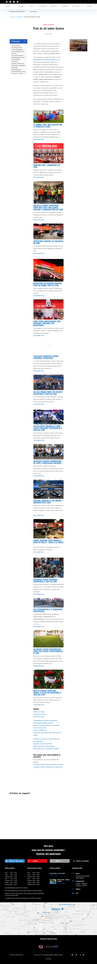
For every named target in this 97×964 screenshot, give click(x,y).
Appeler (58, 861)
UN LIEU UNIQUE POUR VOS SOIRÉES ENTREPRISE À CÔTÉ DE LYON (48, 392)
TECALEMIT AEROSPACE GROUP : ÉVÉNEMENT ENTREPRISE (46, 357)
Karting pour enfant (24, 828)
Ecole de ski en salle (39, 714)
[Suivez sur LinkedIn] (10, 2)
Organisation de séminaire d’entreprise (45, 720)
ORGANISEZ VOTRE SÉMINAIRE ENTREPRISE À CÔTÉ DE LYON (45, 580)
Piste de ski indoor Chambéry (20, 801)
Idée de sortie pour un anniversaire (43, 746)
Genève (45, 24)
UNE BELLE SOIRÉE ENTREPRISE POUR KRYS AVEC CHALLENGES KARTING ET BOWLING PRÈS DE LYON (48, 207)
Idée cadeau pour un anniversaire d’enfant (46, 748)
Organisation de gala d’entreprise (43, 723)
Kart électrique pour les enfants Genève (24, 825)
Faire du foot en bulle (39, 728)
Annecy (48, 764)
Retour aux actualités (17, 11)
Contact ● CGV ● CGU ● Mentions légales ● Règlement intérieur (48, 954)
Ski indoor (51, 24)
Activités (20, 6)
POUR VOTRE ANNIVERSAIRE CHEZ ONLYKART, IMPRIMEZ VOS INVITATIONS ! (47, 323)
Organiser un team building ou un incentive (46, 725)
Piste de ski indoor (39, 712)
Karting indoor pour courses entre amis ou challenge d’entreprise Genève (35, 813)
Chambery (17, 804)
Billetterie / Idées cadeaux (16, 861)
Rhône (38, 764)
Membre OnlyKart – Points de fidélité (57, 873)
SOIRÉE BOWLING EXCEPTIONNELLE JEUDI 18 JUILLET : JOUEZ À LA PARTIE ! (48, 542)
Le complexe (64, 6)
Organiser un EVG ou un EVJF (42, 744)
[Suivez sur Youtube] (7, 2)
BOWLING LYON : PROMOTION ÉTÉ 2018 (46, 166)
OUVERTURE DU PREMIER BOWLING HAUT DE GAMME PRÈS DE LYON (47, 284)
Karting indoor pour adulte (26, 816)
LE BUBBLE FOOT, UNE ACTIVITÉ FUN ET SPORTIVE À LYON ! (47, 125)
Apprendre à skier (38, 716)
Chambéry (54, 764)
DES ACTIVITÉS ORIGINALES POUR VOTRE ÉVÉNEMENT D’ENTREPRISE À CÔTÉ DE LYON (47, 428)
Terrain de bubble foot (40, 730)
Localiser (35, 861)
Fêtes (31, 6)
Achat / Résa (75, 6)
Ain (34, 764)
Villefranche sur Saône (53, 767)
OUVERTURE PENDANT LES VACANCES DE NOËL (48, 242)
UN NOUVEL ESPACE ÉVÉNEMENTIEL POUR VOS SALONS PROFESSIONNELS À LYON (48, 651)
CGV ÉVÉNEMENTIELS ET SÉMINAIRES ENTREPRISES (48, 610)
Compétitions (42, 6)
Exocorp (49, 958)
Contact (88, 6)
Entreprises (53, 6)
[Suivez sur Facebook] (14, 2)
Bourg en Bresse (40, 767)
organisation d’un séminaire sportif (44, 59)
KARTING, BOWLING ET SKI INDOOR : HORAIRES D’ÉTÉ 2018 (48, 501)
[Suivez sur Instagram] (17, 2)
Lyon (61, 767)
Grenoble (43, 764)
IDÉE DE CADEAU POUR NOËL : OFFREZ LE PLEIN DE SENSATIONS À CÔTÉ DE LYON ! (47, 692)
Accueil (7, 6)
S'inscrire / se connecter (82, 861)
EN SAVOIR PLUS (38, 139)
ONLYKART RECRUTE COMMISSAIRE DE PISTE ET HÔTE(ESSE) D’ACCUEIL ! (48, 462)
